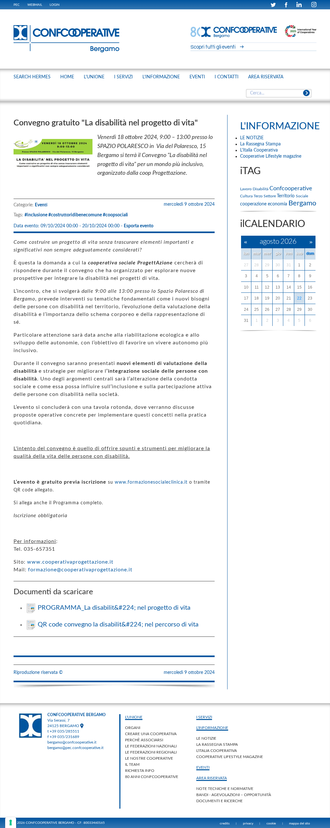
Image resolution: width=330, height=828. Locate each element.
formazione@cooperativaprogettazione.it (80, 569)
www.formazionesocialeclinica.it (151, 482)
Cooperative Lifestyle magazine (229, 757)
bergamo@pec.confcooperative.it (75, 748)
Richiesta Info (139, 771)
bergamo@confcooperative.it (71, 742)
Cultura (247, 196)
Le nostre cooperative (149, 758)
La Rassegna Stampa (217, 744)
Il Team (132, 764)
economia (278, 204)
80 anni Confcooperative (151, 777)
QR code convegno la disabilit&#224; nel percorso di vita (118, 624)
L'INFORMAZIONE (161, 77)
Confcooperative (290, 189)
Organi (132, 728)
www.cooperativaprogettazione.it (70, 562)
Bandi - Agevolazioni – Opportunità (233, 795)
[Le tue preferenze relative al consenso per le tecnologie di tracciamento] (10, 822)
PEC (17, 4)
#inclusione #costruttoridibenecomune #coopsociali (76, 215)
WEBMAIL (34, 4)
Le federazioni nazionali (151, 746)
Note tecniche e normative (224, 789)
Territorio (286, 196)
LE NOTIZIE (206, 738)
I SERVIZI (123, 77)
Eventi (41, 205)
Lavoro (246, 189)
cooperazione (254, 204)
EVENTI (197, 77)
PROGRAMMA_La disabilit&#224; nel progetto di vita (114, 608)
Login (55, 4)
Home (67, 77)
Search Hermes (32, 77)
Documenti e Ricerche (219, 801)
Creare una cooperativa (151, 734)
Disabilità (261, 189)
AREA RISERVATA (265, 77)
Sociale (302, 196)
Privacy (248, 823)
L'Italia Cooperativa (216, 751)
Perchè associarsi (144, 740)
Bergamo (302, 203)
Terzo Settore (265, 196)
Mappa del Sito (299, 823)
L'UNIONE (94, 77)
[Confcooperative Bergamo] (67, 38)
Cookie (271, 823)
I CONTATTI (226, 77)
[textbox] (278, 93)
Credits (224, 823)
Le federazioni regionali (151, 752)
